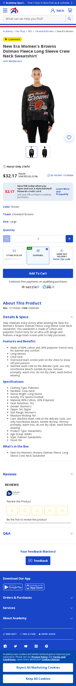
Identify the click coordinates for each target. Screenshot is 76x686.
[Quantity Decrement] (6, 238)
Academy (8, 31)
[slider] (38, 105)
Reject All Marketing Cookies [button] (38, 667)
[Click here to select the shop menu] (5, 10)
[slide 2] (44, 152)
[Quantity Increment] (69, 238)
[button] (63, 192)
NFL (30, 31)
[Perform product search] (69, 18)
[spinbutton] (38, 238)
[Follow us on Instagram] (36, 646)
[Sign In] (53, 10)
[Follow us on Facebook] (5, 646)
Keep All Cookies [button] (38, 679)
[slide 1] (31, 152)
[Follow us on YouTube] (26, 646)
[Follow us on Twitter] (15, 646)
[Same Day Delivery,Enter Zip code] (62, 255)
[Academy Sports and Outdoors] (14, 10)
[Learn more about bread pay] (48, 287)
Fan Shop (20, 31)
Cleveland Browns (44, 31)
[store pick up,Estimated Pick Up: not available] (14, 255)
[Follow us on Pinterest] (46, 646)
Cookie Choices (51, 659)
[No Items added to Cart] (70, 10)
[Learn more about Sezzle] (30, 287)
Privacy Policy (40, 656)
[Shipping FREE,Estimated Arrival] (38, 255)
